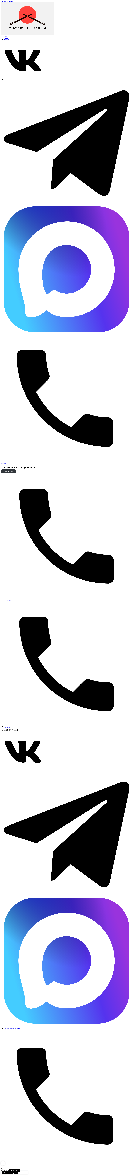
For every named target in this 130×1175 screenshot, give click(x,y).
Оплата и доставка (8, 1027)
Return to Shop (14, 1170)
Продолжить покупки (10, 1173)
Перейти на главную (8, 471)
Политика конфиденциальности (12, 1028)
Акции (5, 36)
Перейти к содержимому (7, 1)
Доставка (6, 38)
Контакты (6, 39)
